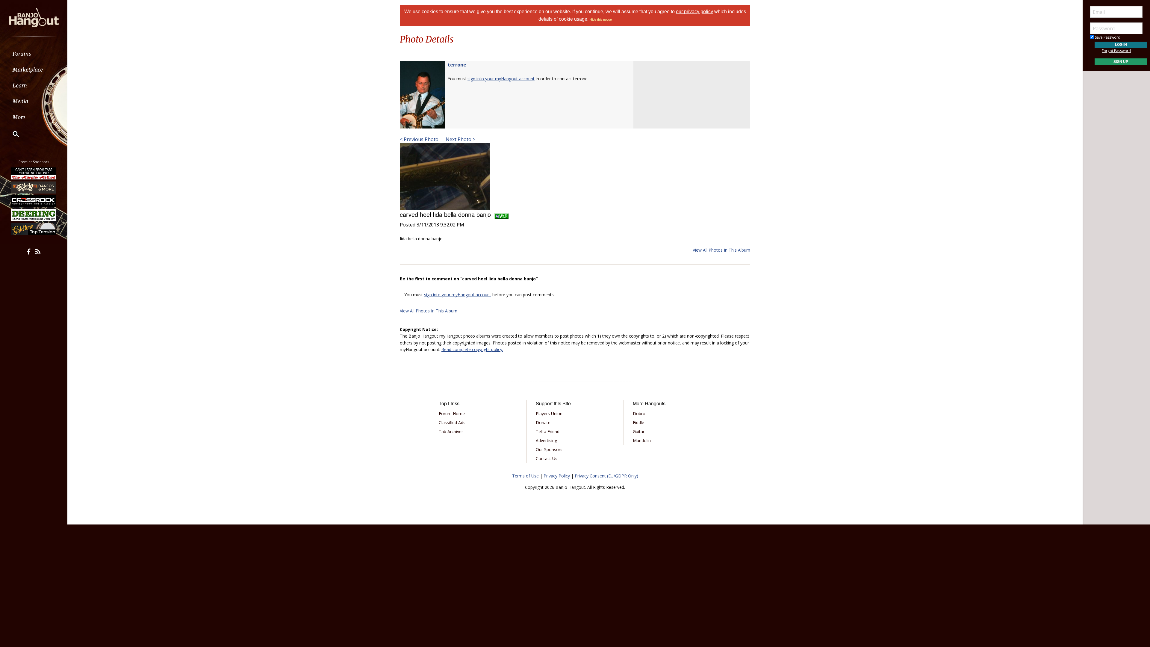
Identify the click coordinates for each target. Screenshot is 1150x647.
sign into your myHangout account (501, 78)
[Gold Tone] (34, 229)
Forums (22, 53)
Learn (20, 85)
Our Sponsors (549, 449)
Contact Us (546, 458)
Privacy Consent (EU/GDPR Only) (606, 476)
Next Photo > (459, 139)
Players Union (549, 413)
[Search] (12, 134)
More (19, 117)
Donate (543, 422)
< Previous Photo (419, 139)
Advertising (546, 440)
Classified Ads (452, 422)
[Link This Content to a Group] (501, 214)
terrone (457, 64)
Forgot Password (1116, 50)
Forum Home (452, 413)
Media (20, 101)
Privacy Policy (557, 476)
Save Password (1107, 37)
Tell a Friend (547, 431)
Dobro (639, 413)
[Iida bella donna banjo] (445, 176)
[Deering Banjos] (34, 215)
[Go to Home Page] (34, 17)
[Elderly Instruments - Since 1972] (34, 187)
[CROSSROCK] (34, 201)
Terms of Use (525, 476)
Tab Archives (451, 431)
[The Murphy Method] (34, 173)
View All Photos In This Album (721, 250)
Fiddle (638, 422)
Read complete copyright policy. (472, 349)
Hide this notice (601, 19)
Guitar (638, 431)
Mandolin (642, 440)
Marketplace (28, 69)
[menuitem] (33, 54)
